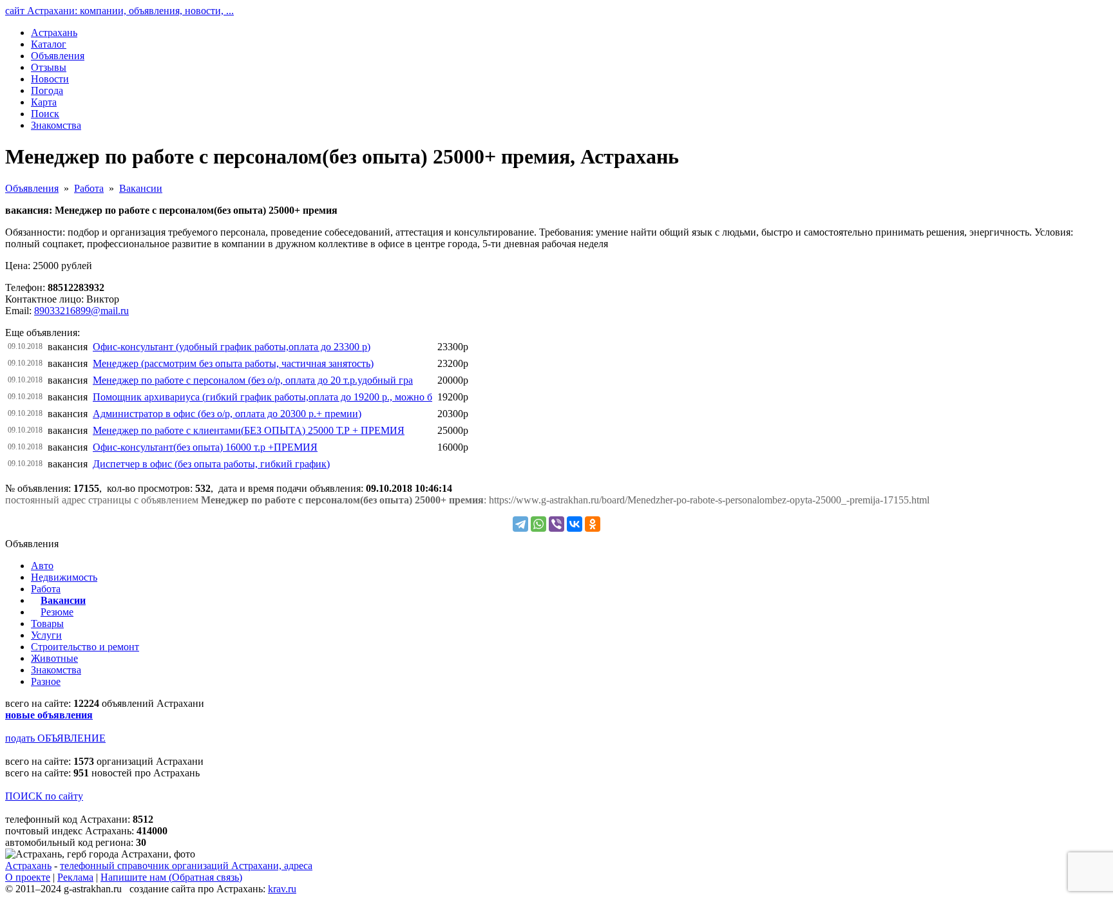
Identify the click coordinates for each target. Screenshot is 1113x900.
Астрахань (28, 865)
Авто (42, 565)
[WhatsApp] (538, 524)
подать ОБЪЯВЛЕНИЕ (55, 738)
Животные (54, 658)
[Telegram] (520, 524)
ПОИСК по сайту (44, 796)
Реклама (75, 877)
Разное (46, 681)
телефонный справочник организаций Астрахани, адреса (186, 865)
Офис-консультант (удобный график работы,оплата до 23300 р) (231, 346)
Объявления (32, 188)
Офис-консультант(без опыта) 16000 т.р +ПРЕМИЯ (205, 447)
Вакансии (140, 188)
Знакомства (56, 669)
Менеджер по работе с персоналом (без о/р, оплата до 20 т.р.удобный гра (253, 380)
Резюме (57, 611)
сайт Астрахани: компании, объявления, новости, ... (119, 10)
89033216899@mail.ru (81, 310)
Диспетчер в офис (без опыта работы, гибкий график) (211, 463)
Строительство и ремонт (85, 646)
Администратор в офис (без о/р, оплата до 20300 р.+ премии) (227, 413)
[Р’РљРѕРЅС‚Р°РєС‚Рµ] (574, 524)
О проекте (27, 877)
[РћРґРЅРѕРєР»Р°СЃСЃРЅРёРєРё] (592, 524)
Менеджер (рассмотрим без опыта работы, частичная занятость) (233, 363)
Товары (47, 623)
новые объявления (49, 714)
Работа (89, 188)
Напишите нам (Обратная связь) (171, 877)
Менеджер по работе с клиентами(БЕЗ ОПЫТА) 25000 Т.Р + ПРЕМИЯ (248, 430)
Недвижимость (64, 577)
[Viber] (556, 524)
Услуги (46, 635)
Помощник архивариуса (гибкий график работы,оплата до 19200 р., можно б (262, 396)
